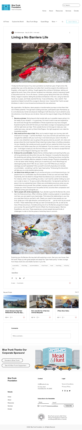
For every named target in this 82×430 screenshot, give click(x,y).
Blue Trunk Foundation (16, 6)
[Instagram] (65, 391)
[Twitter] (70, 391)
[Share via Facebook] (12, 278)
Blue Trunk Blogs (32, 22)
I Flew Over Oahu (63, 311)
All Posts (6, 22)
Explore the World (18, 22)
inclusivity (66, 265)
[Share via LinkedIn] (20, 278)
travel (51, 265)
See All (77, 292)
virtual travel (44, 265)
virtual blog (24, 265)
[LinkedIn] (67, 391)
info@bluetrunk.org (43, 384)
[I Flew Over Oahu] (67, 301)
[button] (51, 10)
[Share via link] (24, 278)
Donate (10, 409)
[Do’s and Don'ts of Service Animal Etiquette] (41, 301)
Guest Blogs (45, 22)
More (53, 22)
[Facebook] (62, 391)
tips (13, 268)
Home (9, 397)
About (9, 400)
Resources (11, 403)
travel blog (58, 265)
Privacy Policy (66, 386)
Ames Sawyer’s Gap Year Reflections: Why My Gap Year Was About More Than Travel (14, 311)
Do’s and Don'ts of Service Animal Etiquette (40, 311)
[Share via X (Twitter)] (16, 278)
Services (10, 406)
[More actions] (70, 32)
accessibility (15, 265)
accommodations (34, 265)
